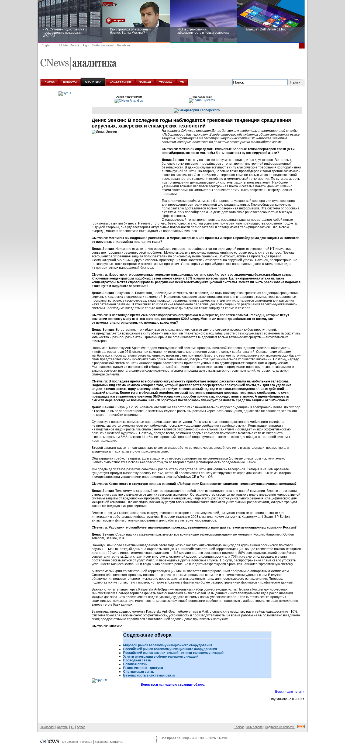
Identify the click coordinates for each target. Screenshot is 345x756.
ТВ (182, 82)
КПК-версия (254, 727)
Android (75, 45)
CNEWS (50, 82)
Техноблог (47, 727)
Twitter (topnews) (103, 45)
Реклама (86, 741)
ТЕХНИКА (165, 82)
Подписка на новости (280, 727)
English (46, 45)
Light (86, 45)
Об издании (70, 741)
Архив (81, 727)
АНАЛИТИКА (93, 81)
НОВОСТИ (70, 82)
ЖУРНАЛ (145, 82)
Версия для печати (290, 691)
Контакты (116, 741)
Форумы (62, 727)
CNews (222, 738)
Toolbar (239, 727)
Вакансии (101, 741)
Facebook (123, 45)
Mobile (63, 45)
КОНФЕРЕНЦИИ (120, 82)
